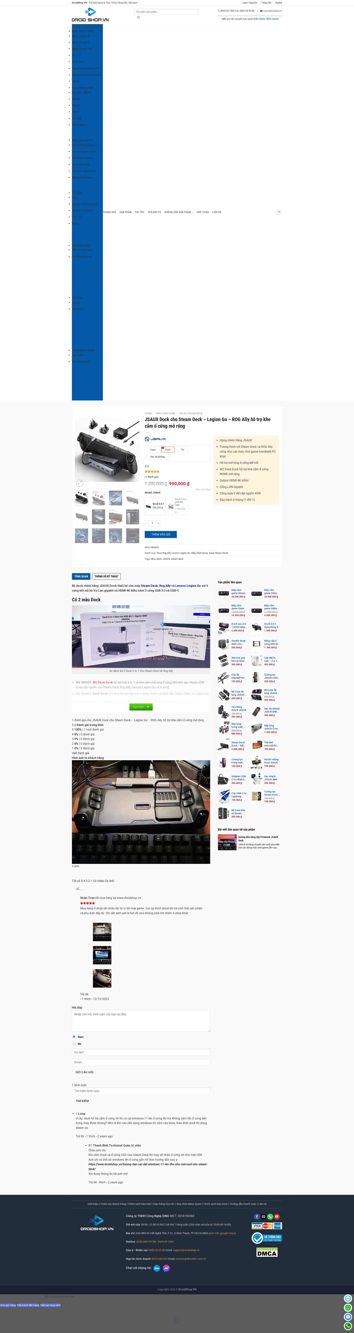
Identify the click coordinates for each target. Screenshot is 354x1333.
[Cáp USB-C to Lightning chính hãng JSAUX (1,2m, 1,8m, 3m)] (224, 796)
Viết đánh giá (80, 753)
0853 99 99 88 (157, 1250)
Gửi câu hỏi (84, 1072)
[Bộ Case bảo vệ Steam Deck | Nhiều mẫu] (224, 813)
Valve (75, 81)
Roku (75, 223)
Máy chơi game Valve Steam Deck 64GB (271, 607)
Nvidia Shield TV (82, 210)
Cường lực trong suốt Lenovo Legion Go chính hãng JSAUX (237, 761)
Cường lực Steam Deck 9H (271, 793)
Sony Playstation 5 (84, 145)
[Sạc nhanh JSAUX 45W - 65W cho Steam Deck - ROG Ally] (256, 779)
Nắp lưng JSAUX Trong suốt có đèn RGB (271, 727)
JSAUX (166, 559)
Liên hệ (216, 212)
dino (153, 559)
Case (153, 449)
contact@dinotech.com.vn (190, 1258)
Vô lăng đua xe (81, 256)
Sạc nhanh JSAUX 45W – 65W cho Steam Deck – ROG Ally (272, 778)
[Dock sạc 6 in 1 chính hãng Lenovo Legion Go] (224, 627)
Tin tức (139, 212)
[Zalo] (348, 1298)
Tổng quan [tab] (81, 576)
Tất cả (76, 881)
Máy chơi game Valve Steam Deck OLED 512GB (271, 592)
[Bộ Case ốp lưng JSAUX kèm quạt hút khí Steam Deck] (224, 695)
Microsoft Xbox (82, 177)
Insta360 (77, 309)
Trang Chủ (109, 212)
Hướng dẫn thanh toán (243, 1203)
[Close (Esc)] (36, 1311)
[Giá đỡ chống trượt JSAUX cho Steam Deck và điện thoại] (256, 762)
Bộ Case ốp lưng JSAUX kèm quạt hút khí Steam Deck (238, 693)
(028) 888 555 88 (146, 1241)
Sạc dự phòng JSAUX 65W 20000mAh (272, 710)
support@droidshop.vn (185, 1250)
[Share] (25, 1311)
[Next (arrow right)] (14, 1326)
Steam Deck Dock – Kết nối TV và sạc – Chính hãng (238, 744)
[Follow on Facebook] (257, 1217)
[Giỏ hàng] (279, 212)
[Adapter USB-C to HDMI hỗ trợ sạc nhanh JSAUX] (224, 779)
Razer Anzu (79, 125)
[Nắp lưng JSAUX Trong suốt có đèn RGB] (256, 729)
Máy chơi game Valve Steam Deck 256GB (238, 607)
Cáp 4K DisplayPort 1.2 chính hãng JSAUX (239, 676)
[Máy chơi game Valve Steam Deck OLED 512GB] (256, 593)
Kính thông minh (82, 87)
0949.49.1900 (227, 11)
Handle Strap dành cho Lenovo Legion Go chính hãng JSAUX (238, 642)
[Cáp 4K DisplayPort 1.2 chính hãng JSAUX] (224, 678)
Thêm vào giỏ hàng (160, 535)
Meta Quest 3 (80, 42)
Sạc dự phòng (157, 456)
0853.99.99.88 (247, 11)
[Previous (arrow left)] (3, 1326)
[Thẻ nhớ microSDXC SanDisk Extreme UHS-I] (256, 745)
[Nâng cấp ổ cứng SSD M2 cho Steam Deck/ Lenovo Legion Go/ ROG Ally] (256, 644)
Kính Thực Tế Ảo (83, 31)
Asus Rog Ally (81, 164)
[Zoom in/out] (3, 1311)
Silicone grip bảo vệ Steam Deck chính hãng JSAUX (238, 659)
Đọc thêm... (139, 707)
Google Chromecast (85, 204)
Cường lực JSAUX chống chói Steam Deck (271, 676)
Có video (98, 881)
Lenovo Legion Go (84, 171)
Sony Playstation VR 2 (86, 68)
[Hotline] (348, 1326)
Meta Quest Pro (82, 49)
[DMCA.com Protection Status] (267, 1252)
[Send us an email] (264, 1217)
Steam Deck (149, 586)
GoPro (76, 302)
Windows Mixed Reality (87, 75)
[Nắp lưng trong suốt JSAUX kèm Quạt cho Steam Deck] (224, 729)
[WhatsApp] (348, 1308)
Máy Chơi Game (82, 140)
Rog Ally (165, 586)
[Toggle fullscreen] (14, 1311)
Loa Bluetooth (81, 361)
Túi (182, 449)
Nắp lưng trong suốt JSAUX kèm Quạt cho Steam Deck (238, 725)
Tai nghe (77, 355)
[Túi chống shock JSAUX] (224, 712)
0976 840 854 (160, 1258)
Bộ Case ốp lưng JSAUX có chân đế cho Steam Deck (270, 692)
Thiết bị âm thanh (83, 350)
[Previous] (80, 449)
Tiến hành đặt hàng (28, 1305)
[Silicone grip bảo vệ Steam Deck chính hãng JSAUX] (224, 661)
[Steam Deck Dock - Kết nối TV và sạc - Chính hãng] (224, 745)
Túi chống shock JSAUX (238, 708)
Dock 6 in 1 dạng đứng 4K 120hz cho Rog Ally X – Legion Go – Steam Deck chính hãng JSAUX (271, 625)
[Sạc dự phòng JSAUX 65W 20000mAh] (256, 712)
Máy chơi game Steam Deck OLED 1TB (238, 592)
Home (148, 413)
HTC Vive (78, 62)
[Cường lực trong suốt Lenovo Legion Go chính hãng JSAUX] (224, 762)
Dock (168, 449)
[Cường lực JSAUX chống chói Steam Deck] (256, 678)
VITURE (77, 118)
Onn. (75, 197)
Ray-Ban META (81, 92)
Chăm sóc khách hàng (113, 1203)
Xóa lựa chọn (202, 489)
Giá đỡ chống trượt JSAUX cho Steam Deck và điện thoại (271, 761)
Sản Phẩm (125, 212)
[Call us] (270, 1217)
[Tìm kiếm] (138, 18)
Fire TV (76, 217)
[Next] (133, 449)
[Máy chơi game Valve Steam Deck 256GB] (224, 610)
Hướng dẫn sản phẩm (177, 212)
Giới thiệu (93, 1203)
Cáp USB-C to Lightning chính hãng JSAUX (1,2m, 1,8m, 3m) (238, 795)
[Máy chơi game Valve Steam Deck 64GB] (256, 610)
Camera (77, 298)
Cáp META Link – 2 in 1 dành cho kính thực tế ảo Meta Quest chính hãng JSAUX (271, 659)
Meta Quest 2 (80, 36)
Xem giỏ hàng (8, 1305)
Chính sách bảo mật (139, 1203)
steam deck (177, 559)
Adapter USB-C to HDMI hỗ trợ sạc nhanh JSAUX (239, 778)
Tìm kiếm (82, 1101)
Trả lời (84, 994)
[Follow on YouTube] (277, 1217)
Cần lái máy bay (82, 250)
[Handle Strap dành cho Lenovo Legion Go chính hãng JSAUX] (224, 644)
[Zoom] (79, 483)
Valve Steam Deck (84, 151)
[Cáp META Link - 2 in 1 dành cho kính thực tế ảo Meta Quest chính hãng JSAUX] (256, 661)
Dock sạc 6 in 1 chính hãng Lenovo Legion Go (238, 625)
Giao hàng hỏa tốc (163, 1203)
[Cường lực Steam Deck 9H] (256, 796)
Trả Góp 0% (154, 212)
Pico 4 (76, 55)
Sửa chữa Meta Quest (188, 1203)
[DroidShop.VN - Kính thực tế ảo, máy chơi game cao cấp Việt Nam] (90, 15)
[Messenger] (348, 1317)
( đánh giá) (152, 477)
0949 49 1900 (166, 1241)
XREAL (76, 99)
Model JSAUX (152, 492)
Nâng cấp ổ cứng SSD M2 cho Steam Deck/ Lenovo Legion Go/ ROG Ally (272, 642)
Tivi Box (77, 193)
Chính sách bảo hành (216, 1203)
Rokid (75, 105)
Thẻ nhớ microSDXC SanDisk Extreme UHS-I (272, 744)
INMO (75, 112)
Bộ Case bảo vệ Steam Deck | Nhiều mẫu (238, 812)
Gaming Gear (80, 245)
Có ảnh (109, 881)
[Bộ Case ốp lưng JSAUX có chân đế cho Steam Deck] (256, 695)
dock (159, 559)
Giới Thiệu (203, 212)
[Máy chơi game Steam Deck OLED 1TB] (224, 593)
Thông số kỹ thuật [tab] (106, 576)
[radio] (155, 506)
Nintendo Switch (82, 158)
